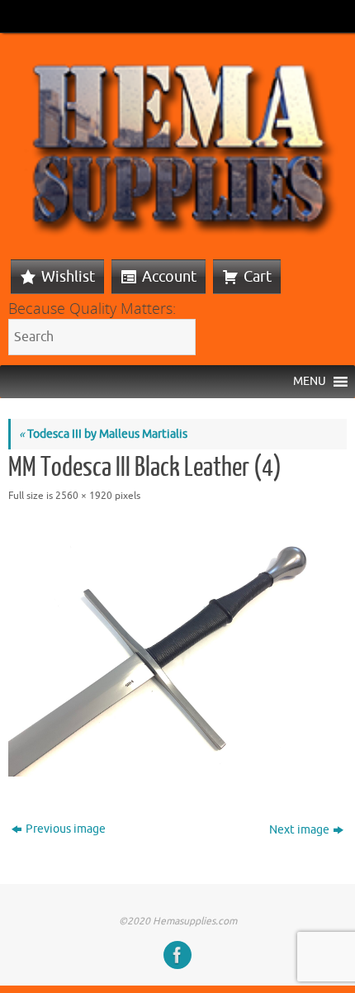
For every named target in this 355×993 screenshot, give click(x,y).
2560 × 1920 (83, 495)
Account (169, 277)
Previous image (66, 829)
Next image (299, 830)
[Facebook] (177, 955)
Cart (258, 277)
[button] (309, 381)
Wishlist (68, 277)
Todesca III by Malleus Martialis (103, 434)
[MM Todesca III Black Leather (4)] (177, 650)
